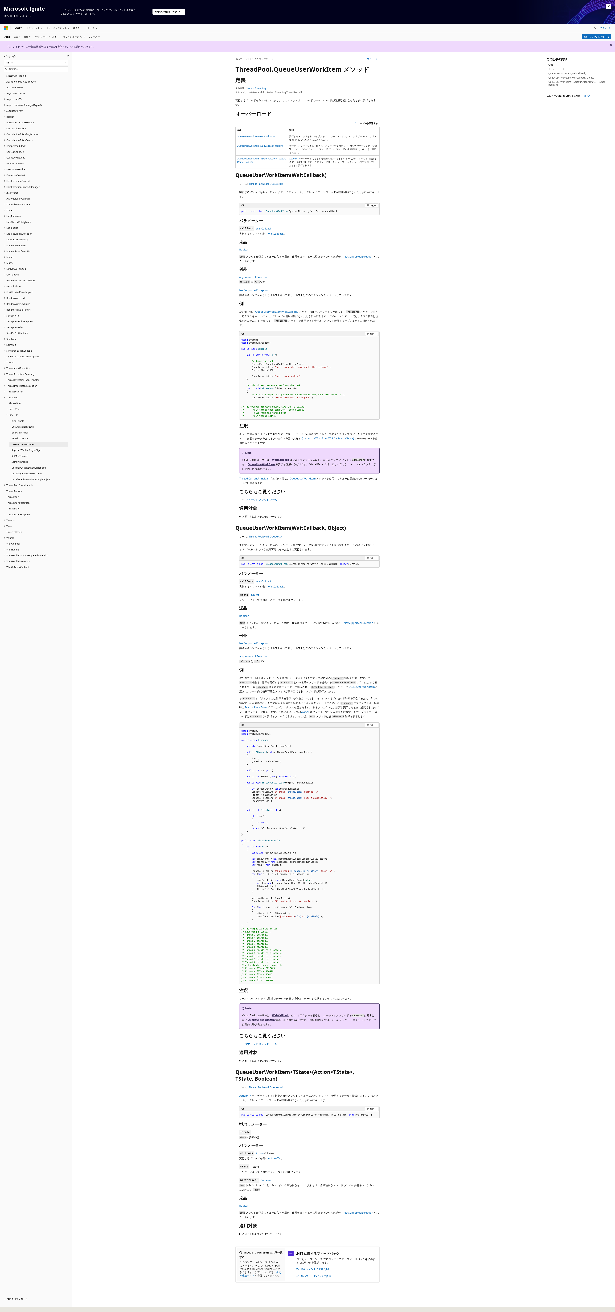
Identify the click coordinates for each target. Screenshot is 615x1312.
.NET (248, 58)
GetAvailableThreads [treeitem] (23, 426)
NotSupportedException (358, 256)
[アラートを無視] (608, 6)
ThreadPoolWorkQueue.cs (265, 184)
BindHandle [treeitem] (18, 420)
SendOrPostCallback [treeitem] (17, 333)
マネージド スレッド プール (261, 499)
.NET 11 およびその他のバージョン (262, 516)
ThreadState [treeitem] (13, 508)
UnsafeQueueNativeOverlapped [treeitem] (29, 467)
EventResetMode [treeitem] (15, 163)
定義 (550, 65)
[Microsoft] (6, 28)
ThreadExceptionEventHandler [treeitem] (22, 379)
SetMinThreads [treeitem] (20, 461)
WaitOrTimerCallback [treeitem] (17, 567)
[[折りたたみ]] (68, 56)
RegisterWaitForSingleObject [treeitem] (27, 450)
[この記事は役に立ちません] (588, 96)
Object (255, 595)
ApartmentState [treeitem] (14, 87)
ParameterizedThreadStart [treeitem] (20, 280)
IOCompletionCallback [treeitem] (18, 198)
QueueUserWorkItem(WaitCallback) (256, 136)
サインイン (605, 27)
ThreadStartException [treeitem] (18, 502)
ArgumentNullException (253, 277)
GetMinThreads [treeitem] (20, 438)
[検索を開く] (595, 28)
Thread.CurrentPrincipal (253, 478)
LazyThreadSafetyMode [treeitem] (18, 222)
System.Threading (256, 88)
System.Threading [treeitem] (16, 75)
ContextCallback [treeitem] (15, 151)
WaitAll (305, 712)
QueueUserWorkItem (261, 464)
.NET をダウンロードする (596, 36)
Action (260, 1153)
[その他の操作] (377, 59)
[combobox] (36, 62)
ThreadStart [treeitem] (12, 496)
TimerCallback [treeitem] (14, 531)
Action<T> (294, 158)
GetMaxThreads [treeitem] (20, 432)
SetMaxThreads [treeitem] (20, 456)
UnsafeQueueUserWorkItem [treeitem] (27, 473)
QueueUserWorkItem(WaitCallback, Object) (260, 145)
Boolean (244, 249)
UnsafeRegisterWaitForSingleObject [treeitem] (31, 479)
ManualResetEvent (256, 707)
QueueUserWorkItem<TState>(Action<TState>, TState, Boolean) (577, 83)
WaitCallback (263, 228)
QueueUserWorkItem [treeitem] (23, 444)
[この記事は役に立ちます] (585, 96)
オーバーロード (556, 69)
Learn (239, 58)
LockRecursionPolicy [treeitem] (17, 239)
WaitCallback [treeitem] (13, 543)
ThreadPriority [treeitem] (14, 491)
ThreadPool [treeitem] (15, 403)
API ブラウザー (262, 58)
